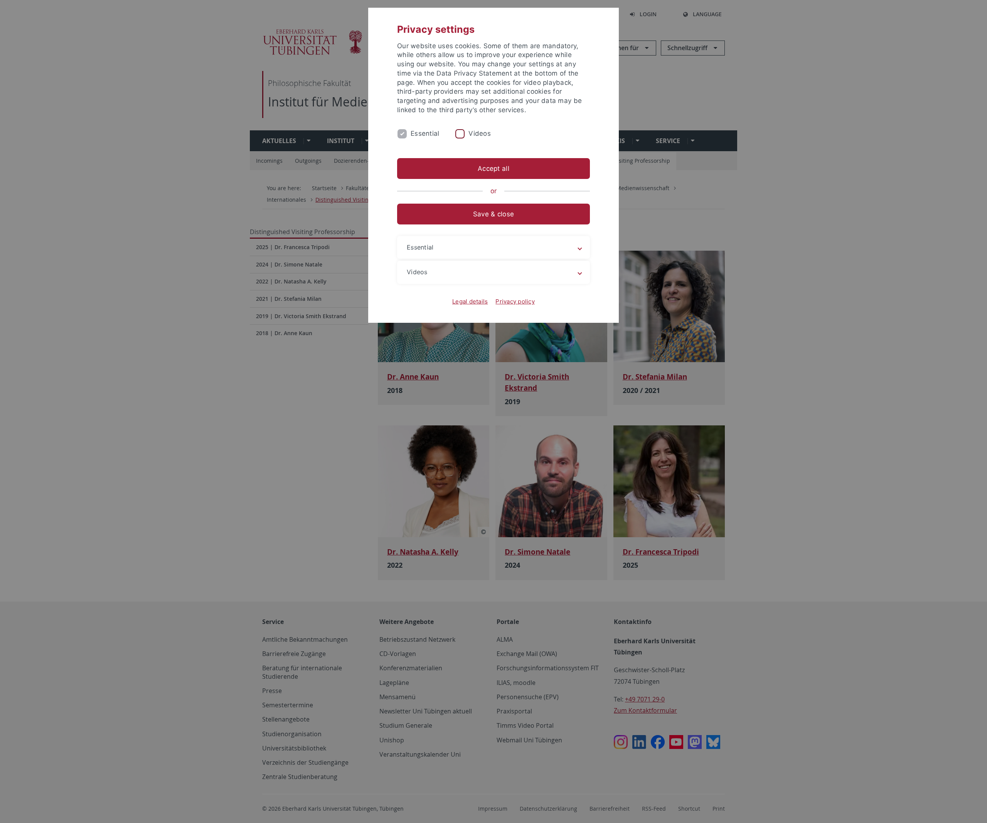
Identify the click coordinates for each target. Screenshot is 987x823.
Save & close (493, 214)
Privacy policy (515, 301)
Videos (479, 133)
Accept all (493, 168)
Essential (425, 133)
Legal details (470, 301)
